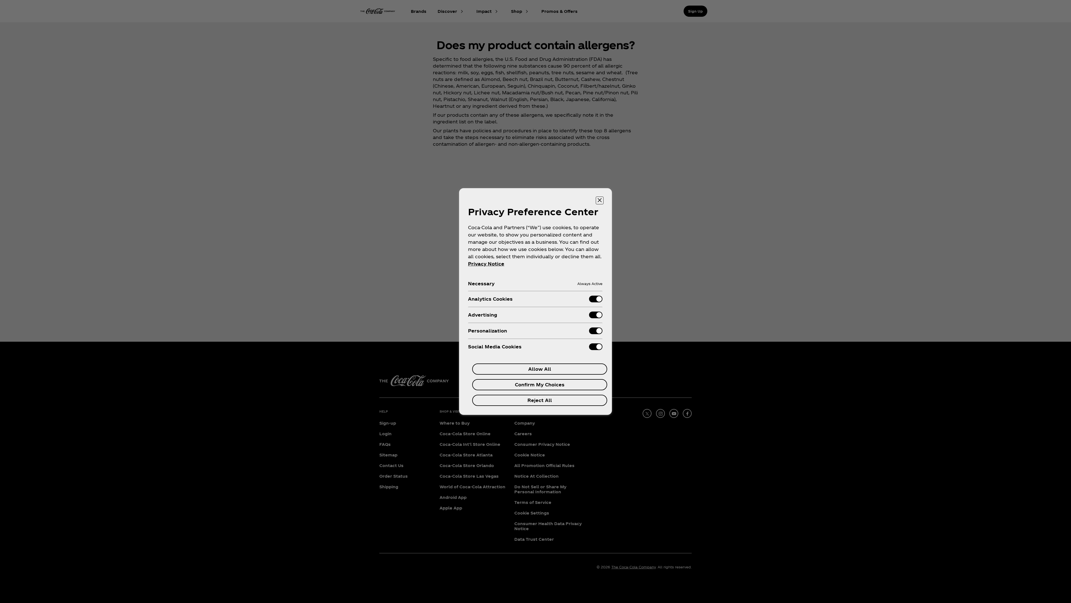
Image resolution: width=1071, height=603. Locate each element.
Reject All (539, 400)
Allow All (539, 369)
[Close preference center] (599, 200)
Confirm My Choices (540, 384)
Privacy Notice (486, 263)
